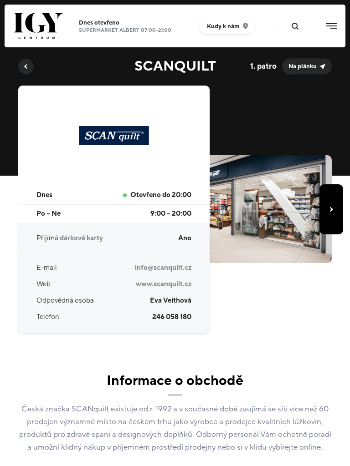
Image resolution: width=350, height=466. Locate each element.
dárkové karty (81, 238)
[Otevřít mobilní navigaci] (331, 25)
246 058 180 (171, 317)
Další (331, 209)
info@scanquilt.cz (163, 267)
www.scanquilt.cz (163, 284)
